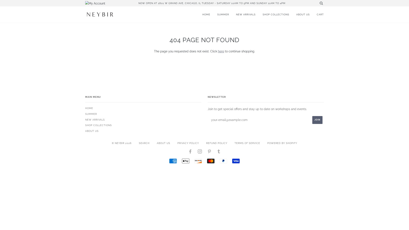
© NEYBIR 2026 (122, 143)
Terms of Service (247, 143)
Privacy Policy (188, 143)
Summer (223, 14)
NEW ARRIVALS (246, 14)
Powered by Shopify (282, 143)
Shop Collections (276, 14)
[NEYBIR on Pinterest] (209, 152)
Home (206, 14)
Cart (320, 14)
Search (144, 143)
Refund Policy (216, 143)
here (221, 51)
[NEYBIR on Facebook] (190, 152)
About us (303, 14)
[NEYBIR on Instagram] (200, 152)
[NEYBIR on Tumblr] (219, 152)
